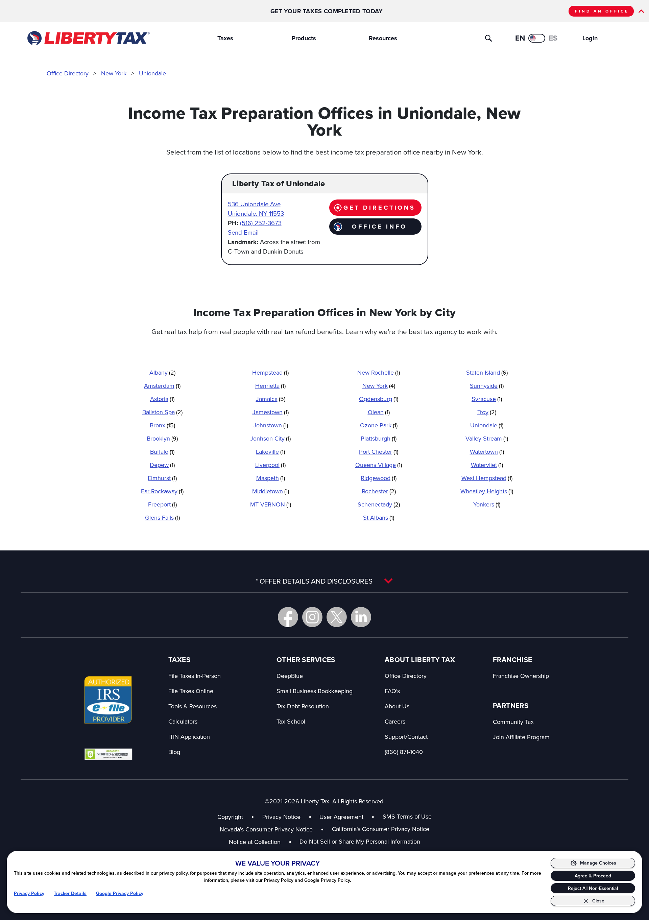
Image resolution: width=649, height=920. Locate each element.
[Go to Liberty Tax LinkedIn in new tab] (361, 617)
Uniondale (152, 73)
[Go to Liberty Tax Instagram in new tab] (312, 617)
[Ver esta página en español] (536, 38)
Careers (395, 721)
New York (113, 73)
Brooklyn (162, 438)
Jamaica (270, 399)
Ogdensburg (378, 399)
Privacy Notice (281, 816)
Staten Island (487, 372)
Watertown (487, 451)
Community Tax (513, 721)
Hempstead (270, 372)
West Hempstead (486, 478)
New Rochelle (378, 372)
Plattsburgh (378, 438)
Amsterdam (162, 385)
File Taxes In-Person (194, 675)
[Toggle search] (488, 38)
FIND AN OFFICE (602, 11)
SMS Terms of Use (407, 816)
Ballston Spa (162, 412)
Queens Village (378, 465)
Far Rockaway (162, 491)
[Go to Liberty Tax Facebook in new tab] (288, 617)
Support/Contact (406, 736)
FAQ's (392, 691)
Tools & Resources (192, 706)
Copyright (230, 816)
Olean (379, 412)
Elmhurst (162, 478)
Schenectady (379, 504)
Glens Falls (162, 517)
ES (553, 38)
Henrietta (270, 385)
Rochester (379, 491)
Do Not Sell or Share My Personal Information (359, 841)
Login (590, 38)
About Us (397, 706)
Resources (383, 38)
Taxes (225, 38)
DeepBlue (290, 675)
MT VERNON (270, 504)
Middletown (270, 491)
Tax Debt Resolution (303, 706)
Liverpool (270, 465)
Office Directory (68, 73)
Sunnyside (487, 385)
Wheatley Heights (486, 491)
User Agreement (341, 816)
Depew (162, 465)
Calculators (182, 721)
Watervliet (487, 465)
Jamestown (271, 412)
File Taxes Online (190, 691)
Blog (174, 752)
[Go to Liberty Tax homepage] (88, 38)
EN (520, 38)
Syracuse (487, 399)
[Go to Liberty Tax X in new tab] (337, 617)
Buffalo (162, 451)
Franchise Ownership (521, 675)
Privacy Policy (29, 893)
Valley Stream (486, 438)
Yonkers (486, 504)
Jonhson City (270, 438)
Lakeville (270, 451)
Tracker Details (70, 893)
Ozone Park (379, 425)
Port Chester (378, 451)
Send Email (243, 232)
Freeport (162, 504)
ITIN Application (189, 736)
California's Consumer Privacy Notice (380, 829)
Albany (162, 372)
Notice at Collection (260, 842)
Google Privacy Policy (119, 893)
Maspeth (270, 478)
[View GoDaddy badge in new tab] (108, 754)
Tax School (291, 721)
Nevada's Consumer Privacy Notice (272, 829)
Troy (486, 412)
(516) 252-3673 (261, 222)
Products (304, 38)
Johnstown (270, 425)
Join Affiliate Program (521, 737)
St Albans (378, 517)
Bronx (162, 425)
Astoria (162, 399)
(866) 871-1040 (404, 752)
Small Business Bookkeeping (315, 691)
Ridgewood (378, 478)
